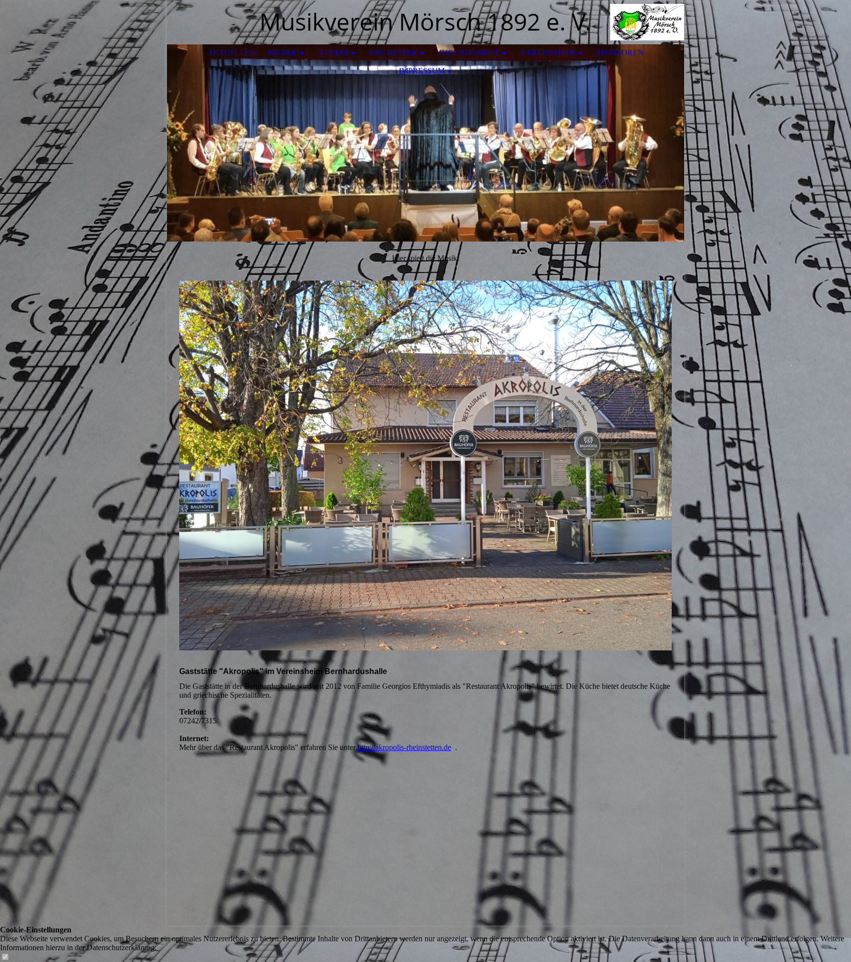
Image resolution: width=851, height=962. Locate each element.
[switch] (5, 957)
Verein (333, 52)
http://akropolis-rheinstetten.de (404, 747)
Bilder (282, 52)
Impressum (422, 71)
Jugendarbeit (469, 52)
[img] (647, 22)
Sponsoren (620, 52)
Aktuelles (230, 52)
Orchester (393, 52)
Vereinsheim (548, 52)
